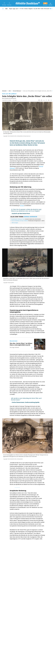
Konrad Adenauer (17, 91)
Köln (10, 91)
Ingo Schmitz (15, 347)
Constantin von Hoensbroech (10, 98)
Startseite (4, 91)
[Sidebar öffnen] (6, 8)
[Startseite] (27, 3)
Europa (22, 205)
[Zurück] (3, 8)
